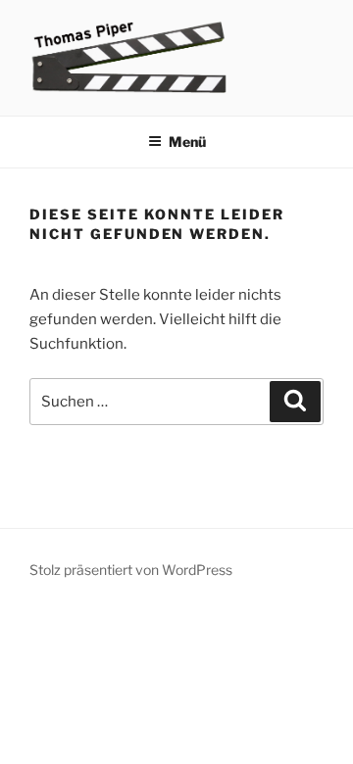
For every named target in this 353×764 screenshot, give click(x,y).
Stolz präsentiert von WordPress (130, 569)
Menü (187, 141)
